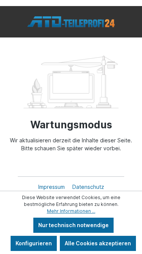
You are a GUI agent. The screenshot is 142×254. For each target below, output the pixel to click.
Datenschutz (88, 187)
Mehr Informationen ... (71, 211)
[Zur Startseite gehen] (71, 21)
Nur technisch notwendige (73, 225)
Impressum (52, 187)
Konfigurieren (34, 243)
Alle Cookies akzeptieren (98, 243)
